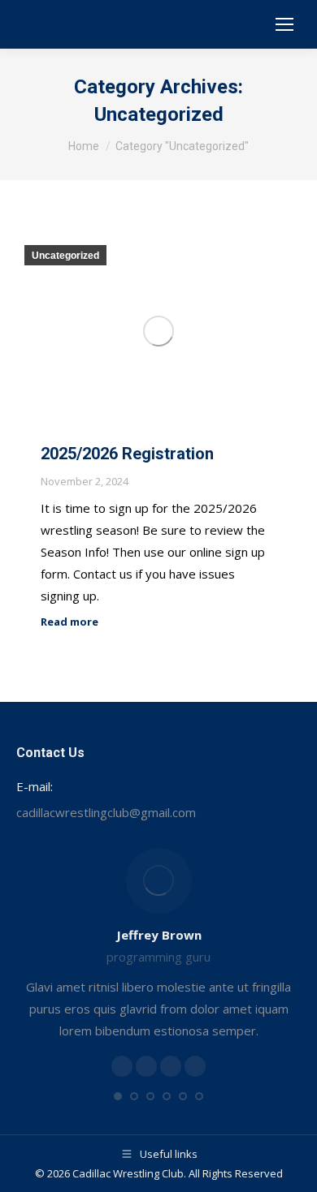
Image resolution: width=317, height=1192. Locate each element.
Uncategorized (65, 255)
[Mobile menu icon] (284, 24)
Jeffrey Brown (159, 935)
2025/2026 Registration (127, 453)
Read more (69, 622)
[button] (118, 1096)
